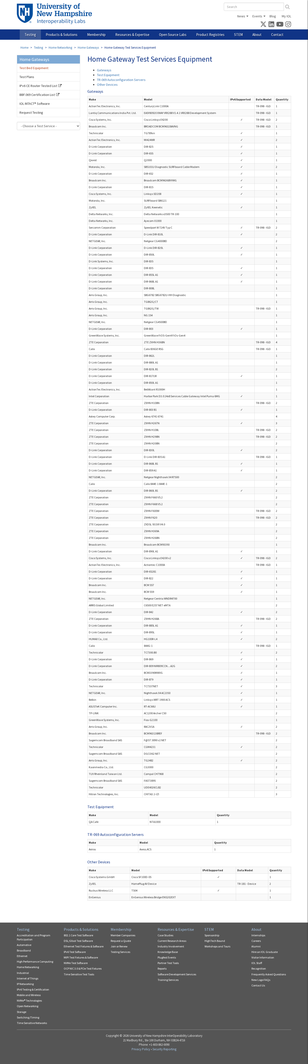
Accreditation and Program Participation (33, 937)
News (241, 16)
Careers (256, 941)
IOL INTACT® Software (34, 103)
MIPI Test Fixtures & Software (81, 957)
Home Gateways (88, 48)
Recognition (258, 968)
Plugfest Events (167, 957)
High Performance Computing (35, 961)
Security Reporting (164, 1049)
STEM (238, 34)
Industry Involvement (171, 946)
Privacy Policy (141, 1049)
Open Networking (27, 1006)
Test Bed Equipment (33, 68)
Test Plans (26, 77)
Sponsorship (212, 935)
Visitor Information (262, 957)
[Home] (56, 13)
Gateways (104, 70)
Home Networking (60, 48)
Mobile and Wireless (29, 995)
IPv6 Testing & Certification (33, 989)
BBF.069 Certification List (37, 95)
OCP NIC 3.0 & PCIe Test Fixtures (83, 968)
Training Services (168, 980)
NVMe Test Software (76, 963)
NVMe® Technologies (29, 1000)
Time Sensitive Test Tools (79, 974)
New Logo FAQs (260, 980)
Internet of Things (27, 978)
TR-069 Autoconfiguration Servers (121, 80)
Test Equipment (108, 75)
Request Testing (31, 112)
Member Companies (123, 935)
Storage (21, 1012)
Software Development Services (177, 974)
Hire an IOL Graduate (264, 952)
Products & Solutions (61, 34)
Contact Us (258, 985)
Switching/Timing (28, 1017)
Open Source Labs (172, 34)
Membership (96, 34)
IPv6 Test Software (75, 952)
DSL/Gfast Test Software (78, 941)
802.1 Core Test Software (78, 935)
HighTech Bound (215, 941)
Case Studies (165, 935)
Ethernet (22, 956)
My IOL (286, 16)
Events (257, 16)
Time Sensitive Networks (32, 1023)
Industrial (23, 973)
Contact (277, 34)
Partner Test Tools (168, 963)
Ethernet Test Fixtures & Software (83, 946)
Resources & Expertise (132, 34)
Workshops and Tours (217, 946)
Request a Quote (121, 941)
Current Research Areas (172, 941)
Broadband (24, 950)
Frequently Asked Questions (268, 974)
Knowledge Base (168, 952)
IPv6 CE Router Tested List (38, 86)
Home (24, 48)
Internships (258, 935)
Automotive (24, 945)
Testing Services (120, 952)
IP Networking (25, 984)
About (257, 34)
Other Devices (107, 84)
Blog (273, 16)
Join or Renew (119, 946)
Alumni (256, 946)
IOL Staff (256, 963)
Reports (162, 968)
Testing (30, 34)
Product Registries (210, 34)
